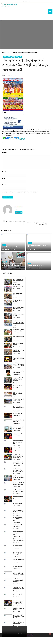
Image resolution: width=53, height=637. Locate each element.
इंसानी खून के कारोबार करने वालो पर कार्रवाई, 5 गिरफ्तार (18, 400)
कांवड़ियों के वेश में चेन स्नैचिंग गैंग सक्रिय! (18, 560)
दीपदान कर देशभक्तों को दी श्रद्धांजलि (35, 265)
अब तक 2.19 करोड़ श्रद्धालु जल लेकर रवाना (18, 609)
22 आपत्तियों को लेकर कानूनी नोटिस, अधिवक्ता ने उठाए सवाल (18, 462)
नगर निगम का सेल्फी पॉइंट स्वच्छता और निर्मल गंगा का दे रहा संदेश (18, 519)
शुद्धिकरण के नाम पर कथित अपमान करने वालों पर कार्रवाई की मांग (18, 407)
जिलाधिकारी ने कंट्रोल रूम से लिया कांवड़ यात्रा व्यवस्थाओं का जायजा (18, 574)
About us (28, 1)
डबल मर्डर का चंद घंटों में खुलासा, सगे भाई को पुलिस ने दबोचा (18, 308)
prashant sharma (8, 75)
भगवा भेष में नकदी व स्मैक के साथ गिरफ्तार (10, 247)
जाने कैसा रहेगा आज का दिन (17, 385)
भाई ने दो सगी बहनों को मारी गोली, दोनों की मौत (18, 315)
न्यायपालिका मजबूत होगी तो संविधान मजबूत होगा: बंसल (17, 553)
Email (3, 178)
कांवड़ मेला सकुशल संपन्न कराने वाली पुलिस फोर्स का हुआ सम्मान (18, 490)
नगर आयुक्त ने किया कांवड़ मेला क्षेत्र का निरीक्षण (18, 581)
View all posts (19, 212)
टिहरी (13, 56)
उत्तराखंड (9, 52)
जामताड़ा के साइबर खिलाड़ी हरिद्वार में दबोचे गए (17, 294)
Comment (4, 152)
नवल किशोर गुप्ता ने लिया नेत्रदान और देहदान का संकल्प (18, 351)
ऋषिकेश (9, 56)
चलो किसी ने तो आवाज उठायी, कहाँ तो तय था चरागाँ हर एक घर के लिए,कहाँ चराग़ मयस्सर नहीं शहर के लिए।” (18, 323)
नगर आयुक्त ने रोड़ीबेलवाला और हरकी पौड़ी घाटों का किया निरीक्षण (18, 365)
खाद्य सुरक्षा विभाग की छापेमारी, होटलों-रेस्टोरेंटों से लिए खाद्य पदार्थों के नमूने (18, 379)
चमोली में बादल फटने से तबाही (18, 496)
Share (22, 138)
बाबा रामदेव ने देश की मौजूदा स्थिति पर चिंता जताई (18, 421)
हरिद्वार (20, 56)
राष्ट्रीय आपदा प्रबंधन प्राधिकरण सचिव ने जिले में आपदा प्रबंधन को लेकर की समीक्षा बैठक (12, 264)
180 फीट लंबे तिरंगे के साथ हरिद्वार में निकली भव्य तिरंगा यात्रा (18, 476)
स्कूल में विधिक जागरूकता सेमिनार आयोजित (18, 337)
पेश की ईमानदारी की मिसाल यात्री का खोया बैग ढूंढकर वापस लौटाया (18, 588)
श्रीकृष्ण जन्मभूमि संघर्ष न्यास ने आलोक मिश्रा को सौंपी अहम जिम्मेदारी (18, 393)
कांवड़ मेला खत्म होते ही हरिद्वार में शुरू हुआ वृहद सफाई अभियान (18, 483)
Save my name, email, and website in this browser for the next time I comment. (21, 192)
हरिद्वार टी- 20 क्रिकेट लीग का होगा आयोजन (18, 301)
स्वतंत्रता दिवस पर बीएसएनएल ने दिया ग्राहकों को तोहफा (18, 427)
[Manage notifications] (50, 634)
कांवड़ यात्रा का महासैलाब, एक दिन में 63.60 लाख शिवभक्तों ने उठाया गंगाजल (18, 512)
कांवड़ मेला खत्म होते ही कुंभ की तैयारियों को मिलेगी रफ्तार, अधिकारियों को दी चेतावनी (18, 602)
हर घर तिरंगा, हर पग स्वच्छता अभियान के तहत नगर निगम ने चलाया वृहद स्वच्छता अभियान (18, 470)
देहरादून (17, 56)
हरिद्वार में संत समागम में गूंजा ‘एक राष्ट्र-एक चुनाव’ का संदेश (18, 330)
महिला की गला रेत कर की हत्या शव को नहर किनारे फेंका (18, 371)
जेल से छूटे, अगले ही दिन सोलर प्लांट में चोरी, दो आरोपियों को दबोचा (18, 533)
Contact (24, 1)
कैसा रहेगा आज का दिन (17, 448)
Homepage (4, 52)
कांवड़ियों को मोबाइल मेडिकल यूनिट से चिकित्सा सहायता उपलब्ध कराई (18, 442)
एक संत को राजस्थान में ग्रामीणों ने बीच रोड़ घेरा (18, 344)
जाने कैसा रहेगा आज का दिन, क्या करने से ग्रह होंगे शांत (18, 525)
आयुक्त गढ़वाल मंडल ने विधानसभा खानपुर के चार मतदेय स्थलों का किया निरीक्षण (18, 281)
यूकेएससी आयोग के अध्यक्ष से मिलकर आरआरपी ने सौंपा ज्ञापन (38, 246)
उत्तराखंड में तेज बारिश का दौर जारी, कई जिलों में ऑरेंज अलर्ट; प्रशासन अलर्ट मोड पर (18, 456)
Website (4, 184)
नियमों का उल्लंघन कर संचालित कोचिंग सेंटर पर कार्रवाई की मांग (18, 539)
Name (4, 171)
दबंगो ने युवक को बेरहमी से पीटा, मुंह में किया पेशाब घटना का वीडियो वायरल (18, 358)
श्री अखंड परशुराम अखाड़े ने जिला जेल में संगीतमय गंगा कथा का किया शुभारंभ (18, 616)
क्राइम (4, 244)
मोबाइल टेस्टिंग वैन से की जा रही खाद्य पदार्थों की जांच (18, 623)
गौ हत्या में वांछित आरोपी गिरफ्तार (18, 286)
